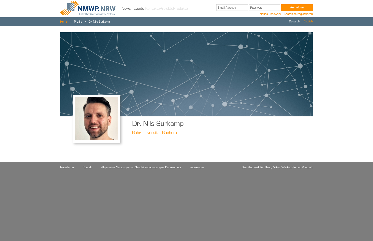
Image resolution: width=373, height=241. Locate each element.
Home (64, 21)
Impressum (197, 167)
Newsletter (67, 167)
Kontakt (88, 167)
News (126, 9)
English (308, 21)
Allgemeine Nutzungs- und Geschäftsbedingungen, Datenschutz (141, 167)
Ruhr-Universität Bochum (154, 133)
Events (139, 9)
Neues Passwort (270, 14)
